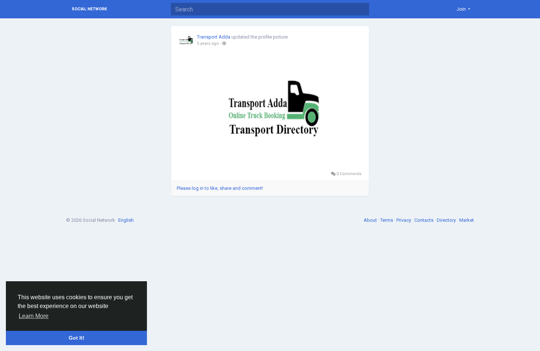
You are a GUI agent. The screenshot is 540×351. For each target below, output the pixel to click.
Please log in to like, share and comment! (220, 188)
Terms (387, 220)
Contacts (424, 220)
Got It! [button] (76, 338)
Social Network (89, 9)
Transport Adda (213, 37)
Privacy (404, 220)
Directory (447, 220)
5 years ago (208, 43)
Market (466, 220)
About (371, 220)
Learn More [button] (33, 316)
